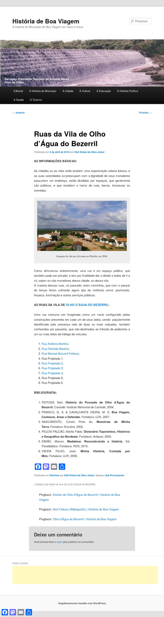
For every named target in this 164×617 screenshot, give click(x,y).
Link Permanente (114, 475)
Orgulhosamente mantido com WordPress (82, 603)
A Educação (104, 91)
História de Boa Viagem (45, 21)
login (59, 541)
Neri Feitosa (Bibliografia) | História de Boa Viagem (86, 509)
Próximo (145, 112)
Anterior (18, 112)
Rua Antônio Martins (55, 343)
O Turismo (36, 100)
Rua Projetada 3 (52, 368)
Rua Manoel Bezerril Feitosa (60, 353)
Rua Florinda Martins (55, 348)
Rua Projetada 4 (52, 373)
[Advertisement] (85, 575)
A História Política (127, 91)
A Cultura (84, 91)
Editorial (18, 91)
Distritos (54, 475)
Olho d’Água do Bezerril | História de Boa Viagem (85, 519)
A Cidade (68, 91)
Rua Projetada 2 (52, 363)
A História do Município (42, 91)
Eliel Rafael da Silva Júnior (89, 152)
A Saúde (19, 100)
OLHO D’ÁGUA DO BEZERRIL (87, 305)
